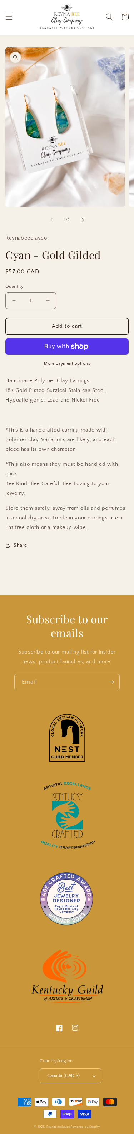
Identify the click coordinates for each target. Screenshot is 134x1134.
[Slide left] (51, 220)
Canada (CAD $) (63, 1075)
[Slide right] (83, 220)
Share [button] (20, 545)
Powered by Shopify (85, 1126)
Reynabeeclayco (58, 1126)
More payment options (67, 363)
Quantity (14, 286)
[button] (9, 17)
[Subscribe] (111, 682)
